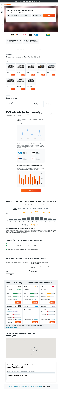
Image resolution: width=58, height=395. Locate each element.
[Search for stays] (1, 10)
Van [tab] (30, 208)
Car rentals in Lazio (31, 386)
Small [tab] (15, 208)
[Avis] (53, 286)
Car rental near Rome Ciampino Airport (30, 378)
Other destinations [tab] (31, 371)
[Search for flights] (1, 8)
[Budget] (36, 286)
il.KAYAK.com (8, 386)
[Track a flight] (1, 18)
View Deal (12, 74)
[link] (31, 190)
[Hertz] (19, 286)
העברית (39, 1)
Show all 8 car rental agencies (11, 327)
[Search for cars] (1, 12)
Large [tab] (24, 208)
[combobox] (10, 12)
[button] (57, 1)
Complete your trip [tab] (15, 371)
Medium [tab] (19, 208)
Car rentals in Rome (39, 386)
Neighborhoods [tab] (24, 371)
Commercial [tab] (46, 208)
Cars (11, 386)
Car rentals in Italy (24, 386)
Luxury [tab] (34, 208)
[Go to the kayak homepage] (7, 4)
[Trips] (1, 21)
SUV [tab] (27, 208)
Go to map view (53, 332)
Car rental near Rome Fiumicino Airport (15, 378)
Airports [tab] (8, 371)
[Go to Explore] (1, 16)
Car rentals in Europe (17, 386)
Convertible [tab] (39, 208)
